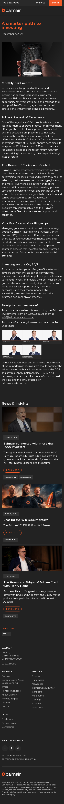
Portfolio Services (11, 690)
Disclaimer (7, 719)
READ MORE (12, 470)
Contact (6, 706)
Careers (6, 702)
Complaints (8, 727)
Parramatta (38, 680)
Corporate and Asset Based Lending (13, 681)
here (11, 325)
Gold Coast (38, 707)
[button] (41, 3)
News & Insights (10, 698)
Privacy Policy (9, 723)
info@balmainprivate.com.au (18, 317)
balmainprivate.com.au (14, 755)
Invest (5, 686)
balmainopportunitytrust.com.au (14, 759)
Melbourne (38, 695)
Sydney (36, 676)
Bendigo (36, 699)
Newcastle (37, 684)
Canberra (37, 691)
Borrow (6, 676)
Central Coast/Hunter (43, 687)
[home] (11, 10)
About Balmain (9, 694)
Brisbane (37, 703)
